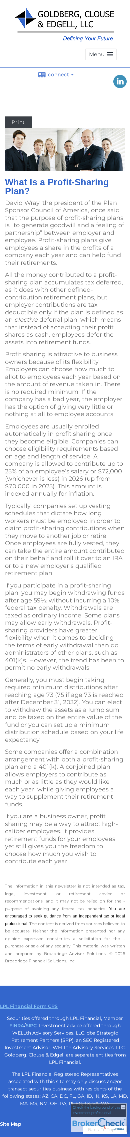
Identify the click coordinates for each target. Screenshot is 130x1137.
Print (18, 122)
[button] (101, 54)
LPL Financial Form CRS (29, 1006)
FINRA (16, 1026)
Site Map (10, 1124)
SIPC (31, 1026)
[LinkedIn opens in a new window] (120, 86)
